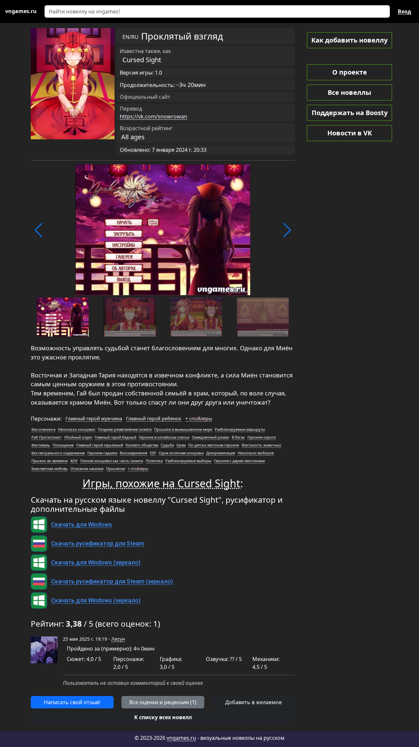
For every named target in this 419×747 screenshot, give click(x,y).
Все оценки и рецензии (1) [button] (162, 702)
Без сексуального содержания (58, 452)
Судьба (167, 445)
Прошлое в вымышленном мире (183, 429)
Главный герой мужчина (93, 418)
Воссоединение (133, 452)
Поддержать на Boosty (350, 112)
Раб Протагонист (46, 437)
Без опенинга (43, 429)
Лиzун (118, 639)
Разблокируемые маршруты (240, 429)
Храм (181, 445)
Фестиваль (40, 445)
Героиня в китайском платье (164, 437)
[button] (38, 230)
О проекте (349, 72)
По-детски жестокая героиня (213, 445)
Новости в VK (349, 133)
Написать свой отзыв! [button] (72, 702)
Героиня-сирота (261, 437)
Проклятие (115, 468)
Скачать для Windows (81, 524)
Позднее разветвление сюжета (125, 429)
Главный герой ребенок (153, 418)
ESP (153, 452)
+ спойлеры (198, 418)
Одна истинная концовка (181, 452)
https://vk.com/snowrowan (153, 116)
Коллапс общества (142, 445)
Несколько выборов (256, 452)
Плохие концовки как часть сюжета (111, 460)
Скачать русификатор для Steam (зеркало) (112, 581)
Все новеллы (349, 92)
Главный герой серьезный (99, 445)
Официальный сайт (145, 96)
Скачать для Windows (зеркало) (95, 562)
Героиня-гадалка (102, 452)
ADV (74, 460)
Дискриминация (220, 452)
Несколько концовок (76, 429)
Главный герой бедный (115, 437)
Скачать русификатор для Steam (97, 543)
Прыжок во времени (49, 460)
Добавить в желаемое (253, 702)
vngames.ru (181, 737)
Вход (404, 11)
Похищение (63, 445)
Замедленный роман (210, 437)
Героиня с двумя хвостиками (239, 460)
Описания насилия (86, 468)
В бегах (238, 437)
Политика (154, 460)
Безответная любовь (49, 468)
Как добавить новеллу (349, 40)
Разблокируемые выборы (188, 460)
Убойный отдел (78, 437)
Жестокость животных (261, 445)
